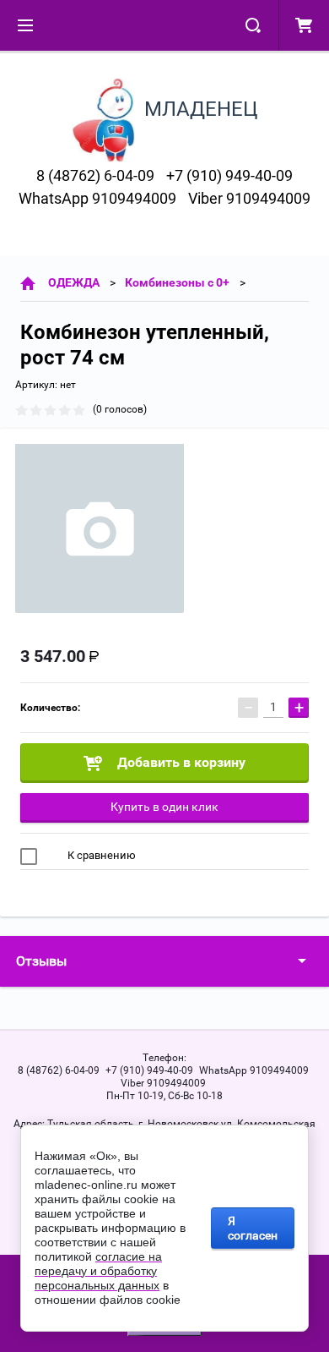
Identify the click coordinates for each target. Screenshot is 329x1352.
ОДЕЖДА (74, 282)
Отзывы (41, 961)
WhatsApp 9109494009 (97, 198)
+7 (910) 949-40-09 (229, 175)
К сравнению (100, 855)
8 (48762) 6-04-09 (95, 175)
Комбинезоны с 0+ (177, 282)
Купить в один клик (164, 806)
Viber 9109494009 (249, 198)
